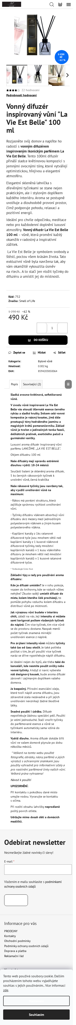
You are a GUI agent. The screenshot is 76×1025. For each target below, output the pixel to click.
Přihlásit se (16, 900)
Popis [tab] (14, 384)
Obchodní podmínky (17, 941)
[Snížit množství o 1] (42, 328)
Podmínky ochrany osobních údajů (26, 946)
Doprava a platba (15, 951)
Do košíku (41, 340)
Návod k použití (21, 780)
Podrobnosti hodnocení (21, 95)
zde (5, 990)
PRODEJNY (11, 931)
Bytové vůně (45, 361)
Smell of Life (27, 301)
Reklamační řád (14, 956)
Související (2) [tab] (32, 384)
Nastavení (36, 1001)
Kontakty (10, 936)
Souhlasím (36, 1014)
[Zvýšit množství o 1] (62, 328)
